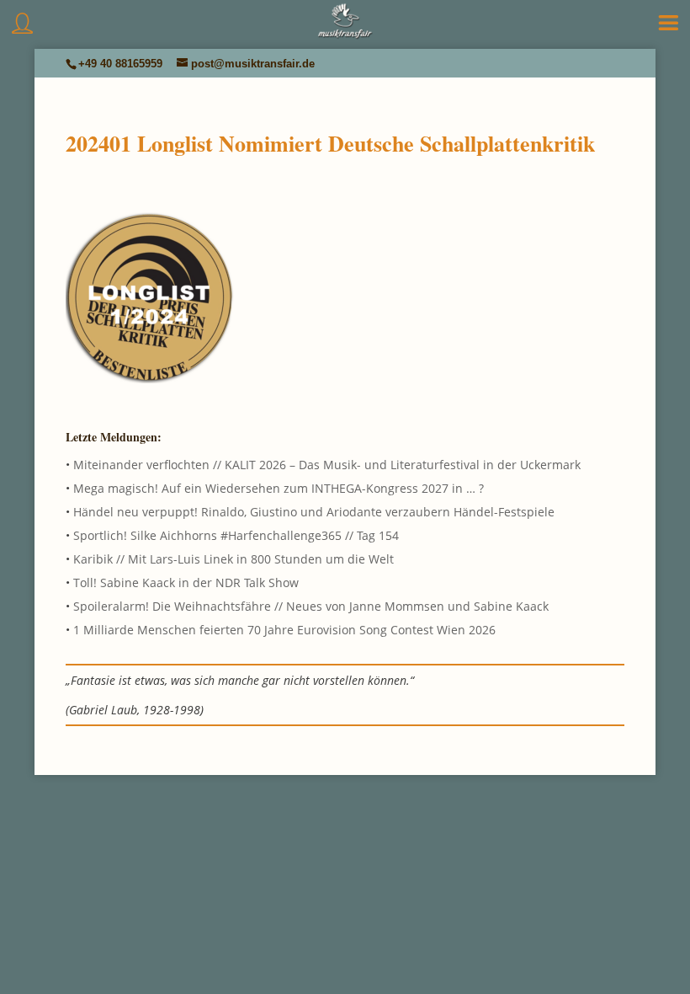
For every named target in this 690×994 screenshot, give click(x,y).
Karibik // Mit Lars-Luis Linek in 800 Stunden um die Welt (233, 559)
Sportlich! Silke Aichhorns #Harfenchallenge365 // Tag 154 (236, 535)
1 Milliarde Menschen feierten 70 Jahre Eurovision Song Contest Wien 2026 (284, 630)
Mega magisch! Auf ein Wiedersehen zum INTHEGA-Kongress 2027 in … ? (278, 488)
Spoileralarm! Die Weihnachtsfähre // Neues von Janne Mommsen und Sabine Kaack (311, 606)
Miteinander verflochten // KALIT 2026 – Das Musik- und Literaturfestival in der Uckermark (327, 465)
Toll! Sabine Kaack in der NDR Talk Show (186, 582)
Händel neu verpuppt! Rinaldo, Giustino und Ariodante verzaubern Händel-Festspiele (314, 512)
